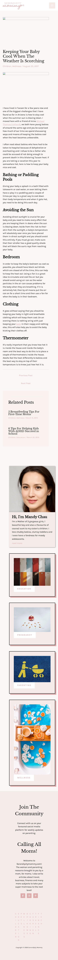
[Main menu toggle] (52, 5)
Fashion (33, 924)
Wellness (16, 66)
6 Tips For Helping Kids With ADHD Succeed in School (23, 431)
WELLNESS (23, 778)
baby (18, 324)
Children (7, 66)
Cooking (30, 924)
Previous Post (26, 375)
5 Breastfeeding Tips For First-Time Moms (23, 413)
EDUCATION (24, 589)
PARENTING (24, 685)
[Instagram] (29, 895)
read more (17, 543)
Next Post (26, 383)
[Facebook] (23, 895)
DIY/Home (27, 924)
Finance (38, 924)
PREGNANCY (24, 635)
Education (20, 437)
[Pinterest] (35, 895)
